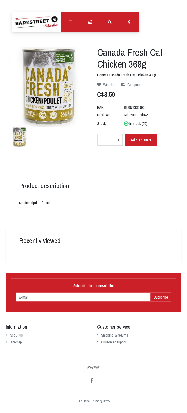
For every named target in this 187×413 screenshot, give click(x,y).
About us (16, 335)
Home (101, 75)
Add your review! (136, 114)
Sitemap (16, 342)
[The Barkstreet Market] (36, 22)
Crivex (106, 401)
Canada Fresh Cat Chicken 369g (132, 75)
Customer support (114, 342)
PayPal (93, 367)
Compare (133, 84)
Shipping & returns (114, 335)
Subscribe (161, 297)
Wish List (109, 84)
